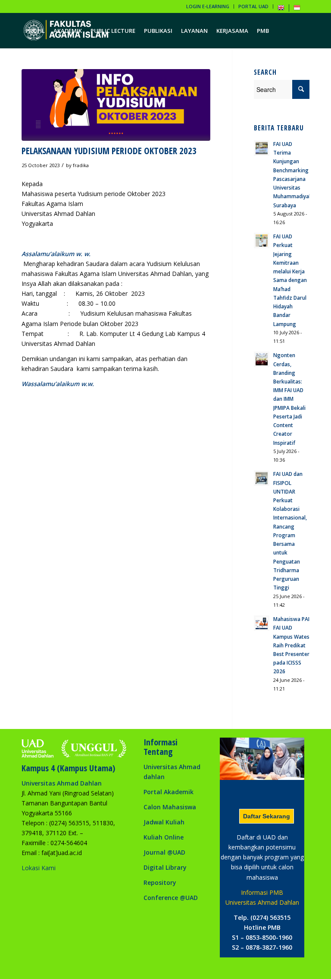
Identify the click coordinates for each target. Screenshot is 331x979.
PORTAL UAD (253, 6)
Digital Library (165, 867)
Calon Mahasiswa (170, 807)
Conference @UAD (171, 897)
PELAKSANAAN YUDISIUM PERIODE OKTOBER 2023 (109, 151)
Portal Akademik (169, 792)
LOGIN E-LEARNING (207, 6)
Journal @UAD (164, 852)
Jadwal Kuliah (164, 822)
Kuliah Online (164, 837)
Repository (160, 882)
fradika (81, 165)
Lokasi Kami (39, 868)
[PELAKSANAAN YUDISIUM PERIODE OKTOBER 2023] (116, 105)
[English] (281, 9)
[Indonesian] (297, 9)
